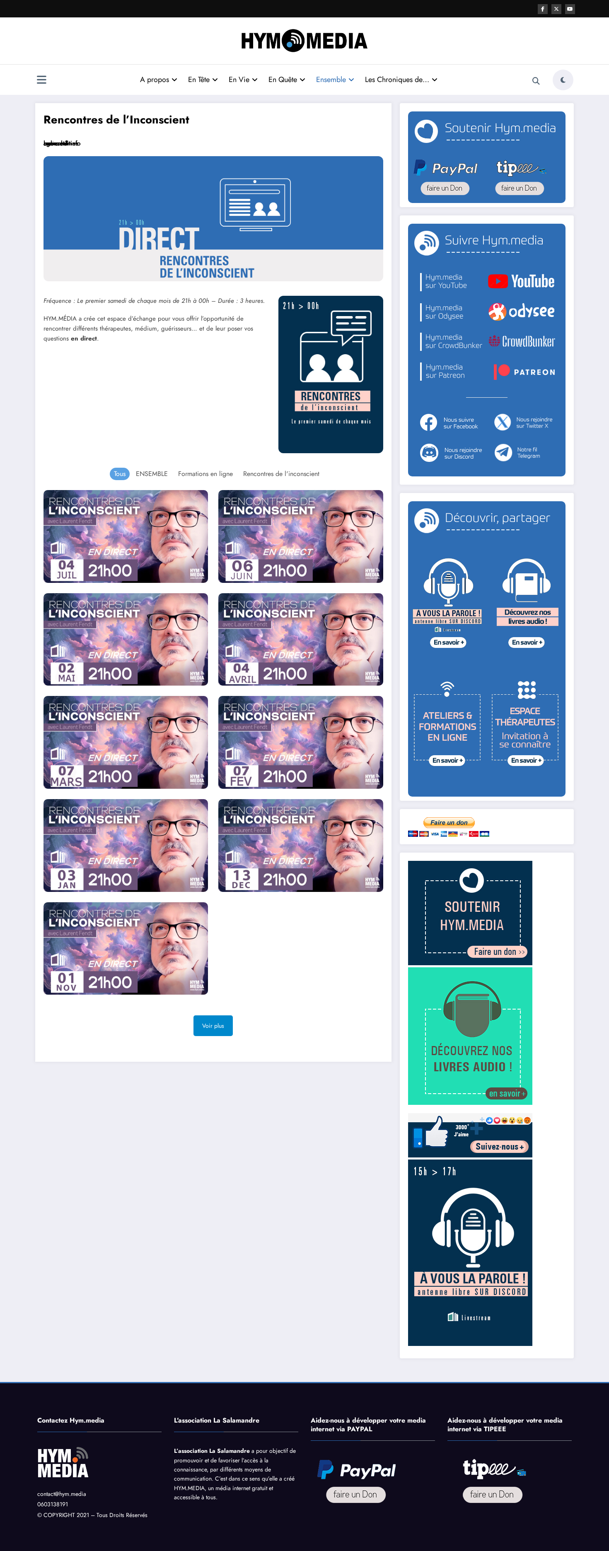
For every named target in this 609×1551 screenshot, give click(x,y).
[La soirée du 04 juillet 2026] (126, 536)
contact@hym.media (61, 1494)
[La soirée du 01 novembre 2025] (126, 948)
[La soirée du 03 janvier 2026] (126, 845)
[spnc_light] (563, 80)
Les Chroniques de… (397, 79)
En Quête (282, 79)
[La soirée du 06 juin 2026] (300, 536)
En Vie (239, 79)
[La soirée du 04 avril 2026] (300, 639)
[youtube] (570, 9)
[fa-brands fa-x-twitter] (556, 9)
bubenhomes (61, 143)
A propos (154, 79)
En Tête (199, 79)
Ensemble (331, 79)
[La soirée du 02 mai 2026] (126, 639)
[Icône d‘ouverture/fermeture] (41, 81)
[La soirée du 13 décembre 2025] (300, 845)
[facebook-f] (543, 9)
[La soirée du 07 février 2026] (300, 742)
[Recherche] (536, 81)
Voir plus (213, 1026)
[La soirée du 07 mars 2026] (126, 742)
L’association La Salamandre (212, 1451)
